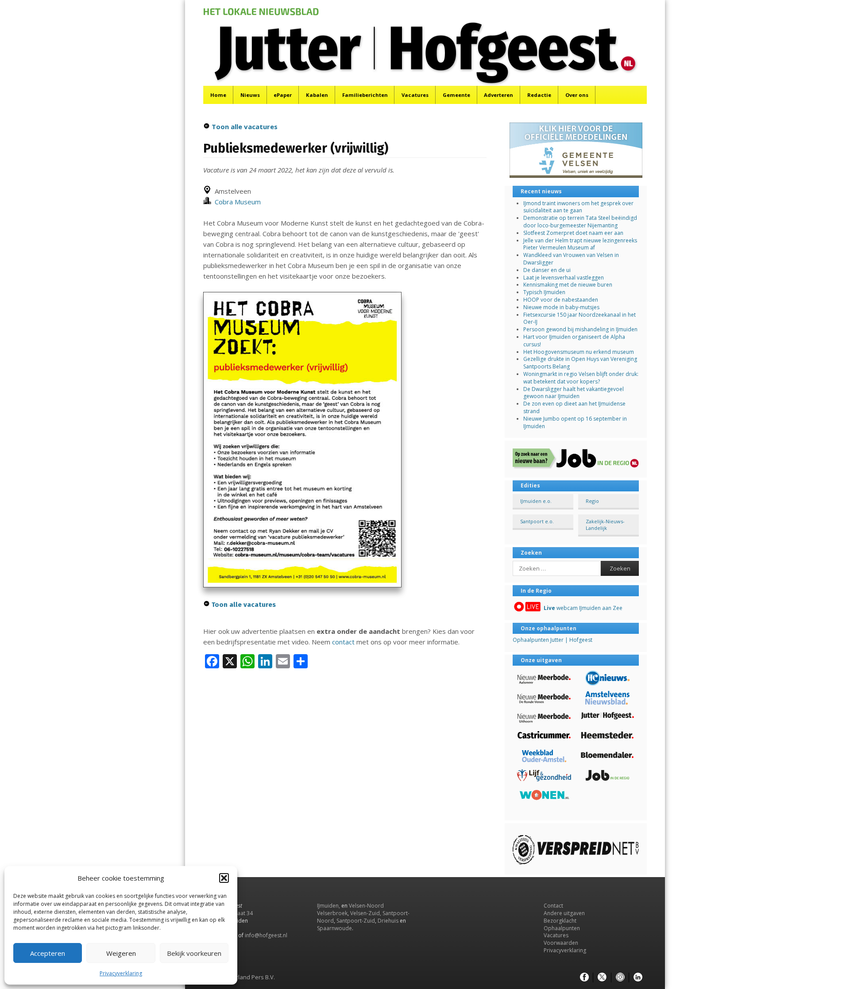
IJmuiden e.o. (536, 501)
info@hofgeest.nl (266, 935)
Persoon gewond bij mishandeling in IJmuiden (580, 329)
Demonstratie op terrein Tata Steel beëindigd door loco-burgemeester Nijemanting (580, 221)
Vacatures (415, 95)
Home (218, 95)
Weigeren (121, 953)
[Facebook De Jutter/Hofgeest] (584, 977)
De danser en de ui (547, 270)
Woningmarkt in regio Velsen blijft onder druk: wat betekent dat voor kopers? (580, 377)
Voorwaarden (561, 943)
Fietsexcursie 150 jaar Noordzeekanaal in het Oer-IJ (579, 318)
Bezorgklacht (560, 920)
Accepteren (47, 953)
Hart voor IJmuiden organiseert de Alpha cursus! (574, 340)
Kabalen (317, 95)
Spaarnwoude (334, 928)
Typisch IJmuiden (544, 292)
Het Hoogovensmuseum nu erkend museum (578, 352)
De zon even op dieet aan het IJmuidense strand (574, 407)
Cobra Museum (236, 201)
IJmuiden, (328, 905)
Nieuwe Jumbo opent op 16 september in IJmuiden (575, 422)
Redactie (539, 95)
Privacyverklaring (121, 973)
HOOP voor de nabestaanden (560, 299)
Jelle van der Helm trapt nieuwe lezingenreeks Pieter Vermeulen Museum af (580, 244)
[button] (224, 878)
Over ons (576, 95)
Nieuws (250, 95)
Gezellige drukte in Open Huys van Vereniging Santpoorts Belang (580, 362)
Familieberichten (365, 95)
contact (343, 641)
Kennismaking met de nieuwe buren (567, 284)
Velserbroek (332, 913)
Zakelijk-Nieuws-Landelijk (605, 524)
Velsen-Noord (366, 905)
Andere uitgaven (564, 913)
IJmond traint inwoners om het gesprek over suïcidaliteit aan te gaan (578, 207)
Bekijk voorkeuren (194, 953)
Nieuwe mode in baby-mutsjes (561, 307)
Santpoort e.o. (537, 521)
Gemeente (456, 95)
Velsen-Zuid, (365, 913)
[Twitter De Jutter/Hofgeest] (602, 977)
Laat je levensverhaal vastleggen (563, 277)
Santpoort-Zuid (355, 920)
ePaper (283, 95)
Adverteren (498, 95)
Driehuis (388, 920)
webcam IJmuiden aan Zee (583, 608)
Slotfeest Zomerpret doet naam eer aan (573, 233)
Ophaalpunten (562, 928)
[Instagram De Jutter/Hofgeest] (620, 977)
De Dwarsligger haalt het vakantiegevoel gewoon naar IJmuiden (573, 392)
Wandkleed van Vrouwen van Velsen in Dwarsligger (571, 258)
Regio (592, 501)
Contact (553, 905)
